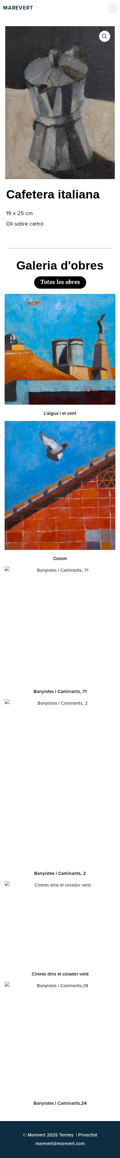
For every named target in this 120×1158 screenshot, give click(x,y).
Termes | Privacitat (78, 1135)
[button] (112, 8)
